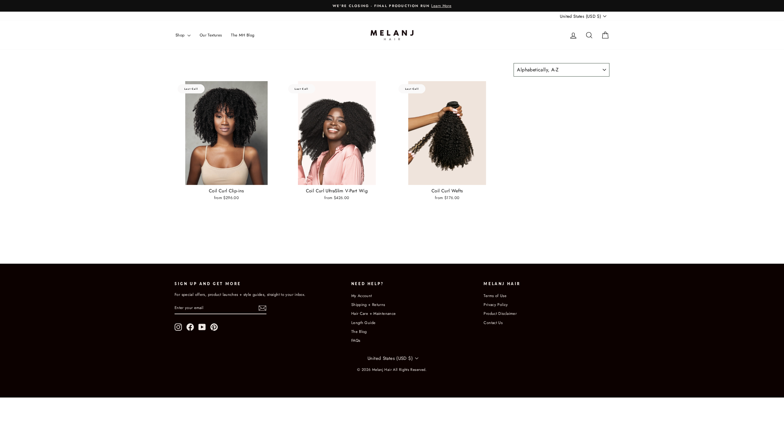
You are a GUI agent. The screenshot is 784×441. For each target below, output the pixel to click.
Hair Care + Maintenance (373, 313)
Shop (180, 35)
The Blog (359, 331)
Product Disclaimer (500, 313)
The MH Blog (242, 35)
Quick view (226, 178)
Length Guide (363, 323)
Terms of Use (495, 296)
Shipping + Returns (368, 304)
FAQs (355, 340)
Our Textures (211, 35)
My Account (361, 296)
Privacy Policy (496, 304)
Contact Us (493, 323)
